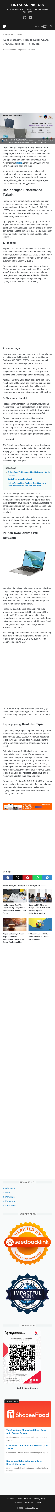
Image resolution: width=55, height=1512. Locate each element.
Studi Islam (10, 1206)
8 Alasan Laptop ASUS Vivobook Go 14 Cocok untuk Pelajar (39, 936)
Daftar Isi (29, 1503)
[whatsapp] (37, 877)
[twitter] (18, 877)
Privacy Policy (39, 1499)
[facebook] (8, 877)
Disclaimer (18, 1503)
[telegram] (47, 877)
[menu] (6, 26)
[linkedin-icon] (30, 17)
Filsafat (8, 1192)
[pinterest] (27, 877)
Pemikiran (10, 1197)
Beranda (10, 1499)
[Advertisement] (27, 82)
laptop (19, 163)
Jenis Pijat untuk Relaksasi (20, 479)
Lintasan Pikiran (27, 5)
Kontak (38, 1503)
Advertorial (10, 1188)
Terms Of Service (24, 1499)
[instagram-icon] (24, 17)
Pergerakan (10, 1201)
